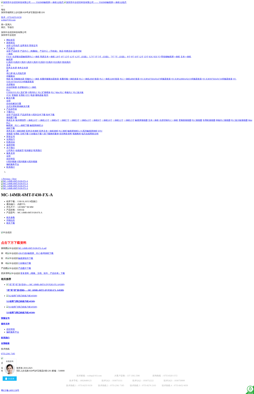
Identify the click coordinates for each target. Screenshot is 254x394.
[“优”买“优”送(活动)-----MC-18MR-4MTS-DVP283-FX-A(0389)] (35, 284)
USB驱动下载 (24, 263)
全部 (8, 45)
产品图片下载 (24, 268)
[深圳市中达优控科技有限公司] (127, 2)
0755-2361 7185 (8, 354)
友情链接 (5, 343)
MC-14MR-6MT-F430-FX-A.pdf (32, 248)
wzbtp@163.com (8, 20)
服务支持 (5, 324)
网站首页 (10, 40)
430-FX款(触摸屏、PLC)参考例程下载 (35, 253)
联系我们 (5, 338)
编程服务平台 (12, 332)
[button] (6, 179)
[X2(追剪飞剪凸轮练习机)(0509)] (21, 296)
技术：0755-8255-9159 (11, 17)
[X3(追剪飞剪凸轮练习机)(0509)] (21, 307)
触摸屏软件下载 (25, 258)
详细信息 (10, 220)
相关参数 (10, 217)
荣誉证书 (5, 318)
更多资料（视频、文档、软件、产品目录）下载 (42, 273)
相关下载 (10, 223)
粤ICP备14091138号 (10, 390)
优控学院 (10, 329)
